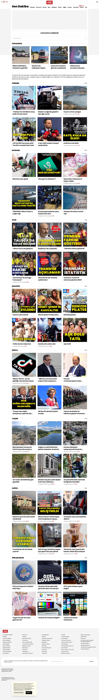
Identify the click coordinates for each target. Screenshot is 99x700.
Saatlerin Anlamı (46, 644)
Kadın (59, 7)
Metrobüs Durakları (65, 653)
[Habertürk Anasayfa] (49, 2)
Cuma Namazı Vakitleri (27, 644)
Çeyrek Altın (44, 651)
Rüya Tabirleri (64, 647)
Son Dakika (20, 6)
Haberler (5, 636)
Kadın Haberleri (6, 649)
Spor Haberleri (6, 644)
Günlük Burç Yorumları (27, 653)
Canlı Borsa (25, 640)
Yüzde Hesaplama (85, 649)
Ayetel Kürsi (44, 642)
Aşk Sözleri (44, 646)
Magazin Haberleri (7, 642)
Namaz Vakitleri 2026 (27, 642)
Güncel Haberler (6, 640)
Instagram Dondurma (47, 638)
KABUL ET (29, 692)
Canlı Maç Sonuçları (66, 640)
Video (86, 7)
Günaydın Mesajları (46, 647)
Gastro (82, 7)
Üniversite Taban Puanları (67, 646)
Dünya (44, 7)
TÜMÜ (85, 83)
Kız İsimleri (83, 638)
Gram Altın (44, 649)
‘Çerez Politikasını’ (28, 688)
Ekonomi (38, 7)
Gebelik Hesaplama (85, 645)
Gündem (32, 7)
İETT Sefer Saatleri (85, 643)
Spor (49, 7)
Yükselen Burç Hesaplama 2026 (88, 647)
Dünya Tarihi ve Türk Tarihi (67, 649)
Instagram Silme (46, 640)
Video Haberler (64, 644)
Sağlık (64, 7)
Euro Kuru (24, 636)
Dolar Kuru (24, 634)
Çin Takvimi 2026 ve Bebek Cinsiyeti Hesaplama (87, 641)
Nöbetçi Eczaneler (26, 646)
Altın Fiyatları (6, 653)
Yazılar (70, 7)
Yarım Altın (44, 653)
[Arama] (2, 2)
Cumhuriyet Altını (65, 636)
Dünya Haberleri (6, 646)
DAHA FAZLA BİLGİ (18, 692)
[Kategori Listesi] (97, 2)
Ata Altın (63, 634)
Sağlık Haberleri (6, 647)
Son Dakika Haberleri (7, 634)
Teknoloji (75, 7)
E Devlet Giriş (25, 651)
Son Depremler (45, 634)
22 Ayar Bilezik (64, 638)
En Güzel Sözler (64, 651)
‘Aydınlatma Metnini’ (18, 689)
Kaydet (91, 661)
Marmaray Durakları (85, 634)
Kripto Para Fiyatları (26, 638)
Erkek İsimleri (84, 636)
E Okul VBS (24, 649)
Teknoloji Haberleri (7, 651)
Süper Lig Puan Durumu (66, 642)
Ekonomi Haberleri (7, 638)
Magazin (54, 7)
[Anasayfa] (5, 631)
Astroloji (43, 636)
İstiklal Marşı (25, 647)
